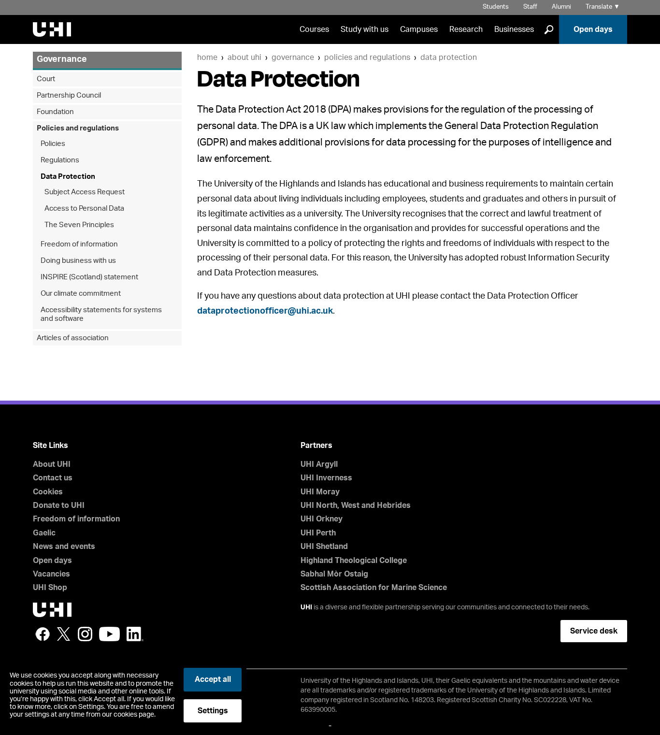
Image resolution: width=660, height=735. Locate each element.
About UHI (244, 57)
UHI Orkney (322, 519)
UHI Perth (318, 533)
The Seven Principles (79, 225)
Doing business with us (78, 260)
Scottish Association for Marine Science (374, 587)
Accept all (213, 679)
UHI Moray (320, 492)
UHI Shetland (324, 546)
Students (496, 7)
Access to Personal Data (84, 208)
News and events (64, 546)
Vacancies (51, 574)
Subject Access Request (84, 192)
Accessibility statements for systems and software (101, 314)
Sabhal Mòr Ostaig (334, 574)
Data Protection (448, 57)
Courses (314, 29)
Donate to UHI (59, 505)
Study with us (364, 29)
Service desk (593, 631)
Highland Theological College (354, 560)
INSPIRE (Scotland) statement (89, 277)
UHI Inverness (326, 478)
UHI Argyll (319, 464)
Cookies (48, 492)
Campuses (419, 29)
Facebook (42, 634)
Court (46, 79)
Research (466, 29)
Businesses (514, 29)
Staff (530, 7)
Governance (293, 57)
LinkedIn (135, 634)
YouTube (109, 634)
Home (207, 57)
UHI (306, 607)
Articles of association (73, 338)
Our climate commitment (81, 293)
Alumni (561, 7)
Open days (593, 29)
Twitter (64, 634)
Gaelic (44, 533)
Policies (53, 143)
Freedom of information (79, 244)
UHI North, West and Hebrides (356, 505)
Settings (213, 711)
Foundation (55, 111)
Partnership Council (69, 95)
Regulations (60, 160)
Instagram (85, 634)
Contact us (52, 478)
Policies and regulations (367, 57)
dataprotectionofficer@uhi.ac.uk (265, 311)
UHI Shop (50, 587)
